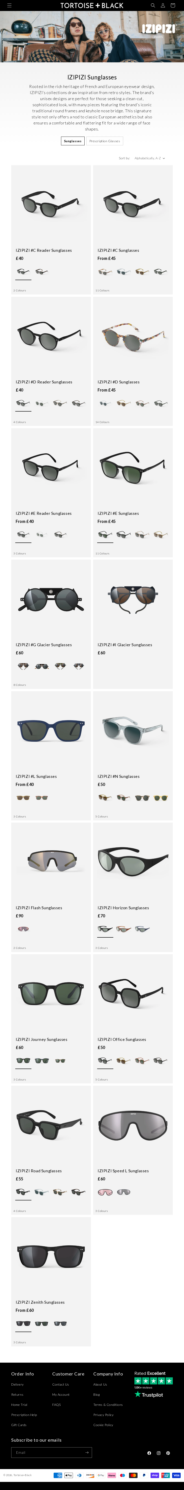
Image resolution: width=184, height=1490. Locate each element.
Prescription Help (24, 1415)
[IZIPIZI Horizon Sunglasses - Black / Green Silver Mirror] (105, 929)
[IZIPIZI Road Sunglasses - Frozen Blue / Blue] (42, 1192)
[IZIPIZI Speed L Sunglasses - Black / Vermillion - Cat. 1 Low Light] (105, 1192)
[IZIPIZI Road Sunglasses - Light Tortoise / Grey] (60, 1192)
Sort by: (124, 158)
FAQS (56, 1405)
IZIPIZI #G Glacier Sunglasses (44, 644)
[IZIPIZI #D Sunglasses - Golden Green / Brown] (124, 403)
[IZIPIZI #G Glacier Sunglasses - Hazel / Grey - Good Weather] (42, 666)
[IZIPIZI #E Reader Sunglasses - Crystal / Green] (42, 535)
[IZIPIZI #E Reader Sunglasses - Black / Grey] (23, 535)
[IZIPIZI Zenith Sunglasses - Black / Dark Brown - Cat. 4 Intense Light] (23, 1324)
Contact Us (60, 1384)
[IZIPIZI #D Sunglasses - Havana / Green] (142, 403)
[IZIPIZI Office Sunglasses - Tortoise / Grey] (161, 1061)
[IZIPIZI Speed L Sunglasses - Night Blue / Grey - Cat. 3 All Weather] (124, 1192)
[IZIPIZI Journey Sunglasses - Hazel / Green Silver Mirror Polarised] (60, 1061)
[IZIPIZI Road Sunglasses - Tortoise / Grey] (79, 1192)
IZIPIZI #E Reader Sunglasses (44, 513)
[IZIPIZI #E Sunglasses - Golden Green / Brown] (161, 535)
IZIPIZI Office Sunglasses (122, 1039)
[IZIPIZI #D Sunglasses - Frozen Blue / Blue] (105, 403)
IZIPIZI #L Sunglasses (36, 776)
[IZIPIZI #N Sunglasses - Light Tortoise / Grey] (142, 798)
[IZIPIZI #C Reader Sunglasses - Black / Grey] (23, 272)
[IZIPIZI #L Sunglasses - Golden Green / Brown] (23, 798)
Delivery (17, 1384)
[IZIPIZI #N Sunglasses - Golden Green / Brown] (105, 798)
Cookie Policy (103, 1425)
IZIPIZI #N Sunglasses (119, 776)
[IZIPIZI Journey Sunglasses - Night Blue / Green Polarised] (42, 1061)
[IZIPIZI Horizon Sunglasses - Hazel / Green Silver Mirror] (124, 929)
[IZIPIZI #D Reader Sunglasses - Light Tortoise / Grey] (60, 403)
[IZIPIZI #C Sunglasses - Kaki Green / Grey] (161, 272)
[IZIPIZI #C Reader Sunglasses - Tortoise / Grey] (42, 272)
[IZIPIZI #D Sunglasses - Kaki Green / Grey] (161, 403)
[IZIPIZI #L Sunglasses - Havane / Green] (42, 798)
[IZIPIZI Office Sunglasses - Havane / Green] (142, 1061)
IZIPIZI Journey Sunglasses (42, 1039)
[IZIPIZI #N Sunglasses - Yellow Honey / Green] (161, 798)
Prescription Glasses (104, 141)
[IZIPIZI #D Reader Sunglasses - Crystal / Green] (42, 403)
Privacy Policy (103, 1415)
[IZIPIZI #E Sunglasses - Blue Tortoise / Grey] (142, 535)
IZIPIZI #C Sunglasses (118, 250)
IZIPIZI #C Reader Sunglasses (44, 250)
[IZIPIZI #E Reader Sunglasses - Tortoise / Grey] (60, 535)
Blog (96, 1394)
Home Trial (19, 1405)
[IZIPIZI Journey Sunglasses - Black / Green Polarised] (23, 1061)
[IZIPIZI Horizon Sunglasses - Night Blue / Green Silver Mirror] (142, 929)
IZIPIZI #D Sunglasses (119, 381)
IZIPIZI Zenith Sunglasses (40, 1302)
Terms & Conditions (108, 1405)
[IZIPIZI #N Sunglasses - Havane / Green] (124, 798)
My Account (61, 1394)
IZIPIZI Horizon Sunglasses (123, 907)
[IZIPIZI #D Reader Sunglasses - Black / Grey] (23, 403)
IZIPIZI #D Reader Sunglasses (44, 381)
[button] (9, 5)
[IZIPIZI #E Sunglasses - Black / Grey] (124, 535)
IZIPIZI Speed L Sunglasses (123, 1170)
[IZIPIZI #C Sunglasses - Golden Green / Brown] (142, 272)
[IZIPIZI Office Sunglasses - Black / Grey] (105, 1061)
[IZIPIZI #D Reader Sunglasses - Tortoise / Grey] (79, 403)
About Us (100, 1384)
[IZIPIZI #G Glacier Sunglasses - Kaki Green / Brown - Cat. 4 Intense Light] (60, 666)
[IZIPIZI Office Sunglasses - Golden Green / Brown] (124, 1061)
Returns (17, 1394)
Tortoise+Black (22, 1475)
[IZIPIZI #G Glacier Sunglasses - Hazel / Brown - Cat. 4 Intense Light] (23, 666)
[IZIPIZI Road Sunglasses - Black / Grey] (23, 1192)
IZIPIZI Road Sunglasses (39, 1170)
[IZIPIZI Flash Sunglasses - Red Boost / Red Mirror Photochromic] (23, 929)
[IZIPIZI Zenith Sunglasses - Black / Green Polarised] (42, 1324)
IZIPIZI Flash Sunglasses (39, 907)
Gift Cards (19, 1425)
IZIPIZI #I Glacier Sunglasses (125, 644)
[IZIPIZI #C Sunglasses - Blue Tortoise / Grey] (105, 272)
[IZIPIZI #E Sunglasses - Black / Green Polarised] (105, 535)
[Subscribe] (87, 1452)
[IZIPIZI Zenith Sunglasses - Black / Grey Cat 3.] (60, 1324)
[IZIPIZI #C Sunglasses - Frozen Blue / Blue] (124, 272)
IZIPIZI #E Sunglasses (118, 513)
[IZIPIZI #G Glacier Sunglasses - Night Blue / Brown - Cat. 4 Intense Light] (79, 666)
